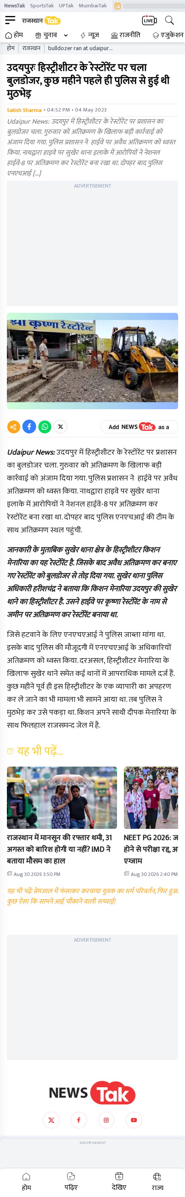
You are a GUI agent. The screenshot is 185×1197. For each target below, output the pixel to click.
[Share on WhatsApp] (45, 426)
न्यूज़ (93, 35)
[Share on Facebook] (29, 426)
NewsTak (14, 5)
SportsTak (42, 5)
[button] (62, 798)
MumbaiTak (93, 5)
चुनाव (50, 35)
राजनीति (130, 35)
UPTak (66, 5)
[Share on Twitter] (60, 426)
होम (18, 35)
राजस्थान (31, 48)
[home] (92, 1093)
